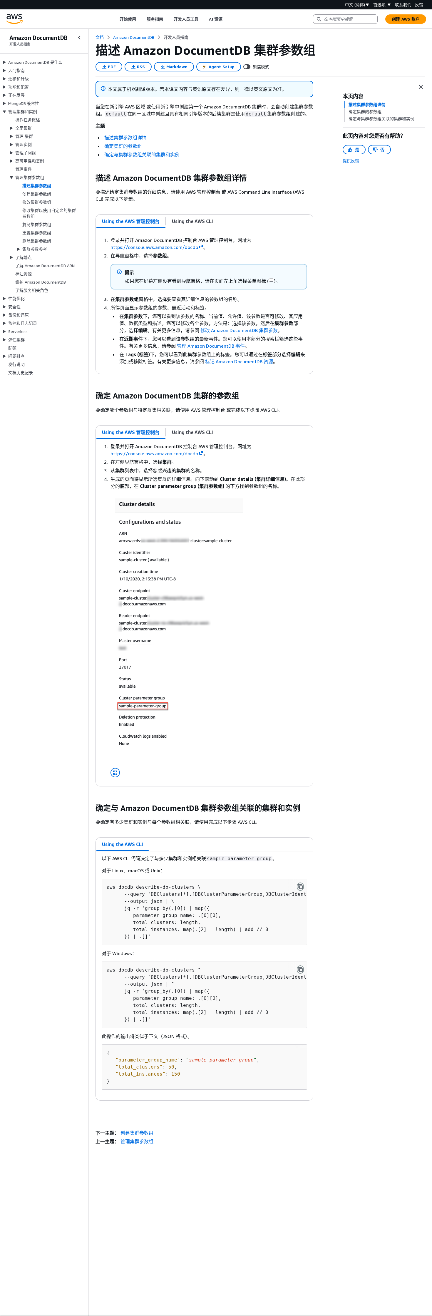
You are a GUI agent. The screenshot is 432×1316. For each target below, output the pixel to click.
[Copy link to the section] (90, 178)
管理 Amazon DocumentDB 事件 (211, 346)
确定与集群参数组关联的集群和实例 (142, 155)
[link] (176, 37)
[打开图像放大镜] (115, 772)
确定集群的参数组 (123, 146)
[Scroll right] (226, 19)
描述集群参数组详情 (125, 137)
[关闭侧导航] (79, 37)
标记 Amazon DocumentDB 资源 (239, 361)
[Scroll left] (115, 19)
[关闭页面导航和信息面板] (421, 87)
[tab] (130, 221)
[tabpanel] (204, 301)
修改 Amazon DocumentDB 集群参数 (239, 330)
